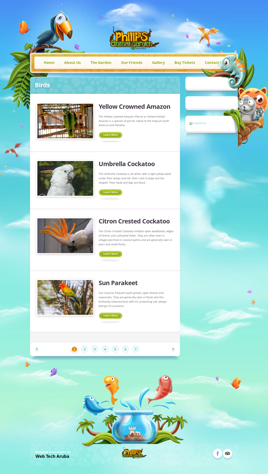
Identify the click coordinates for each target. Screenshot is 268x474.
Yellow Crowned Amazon (134, 106)
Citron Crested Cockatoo (134, 221)
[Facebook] (217, 453)
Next (173, 349)
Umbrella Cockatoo (127, 164)
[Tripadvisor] (227, 453)
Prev (36, 349)
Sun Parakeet (118, 283)
